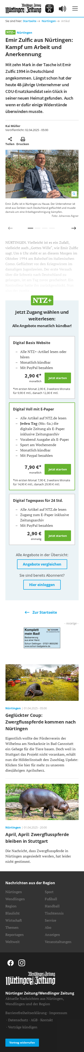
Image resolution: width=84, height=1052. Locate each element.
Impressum (58, 1012)
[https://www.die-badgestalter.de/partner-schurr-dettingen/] (42, 637)
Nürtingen (49, 21)
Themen (12, 927)
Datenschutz (18, 1019)
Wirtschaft (13, 920)
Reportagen (14, 934)
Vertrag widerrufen (22, 1042)
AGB (34, 1019)
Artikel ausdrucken (22, 139)
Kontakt (46, 1019)
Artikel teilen (10, 139)
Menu (75, 8)
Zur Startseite (44, 612)
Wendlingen (15, 898)
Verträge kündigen (22, 1027)
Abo (48, 927)
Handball (52, 906)
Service (50, 920)
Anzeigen (52, 934)
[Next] (74, 228)
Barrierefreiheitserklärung (26, 1012)
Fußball (51, 898)
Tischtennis (54, 913)
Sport (49, 891)
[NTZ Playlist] (63, 8)
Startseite (29, 21)
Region (11, 906)
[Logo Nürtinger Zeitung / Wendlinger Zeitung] (23, 8)
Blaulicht (12, 913)
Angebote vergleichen (42, 564)
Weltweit (12, 941)
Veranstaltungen (58, 941)
